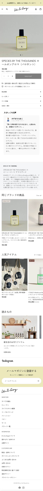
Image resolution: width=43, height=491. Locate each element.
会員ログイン (6, 467)
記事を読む (7, 352)
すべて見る (37, 255)
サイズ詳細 (5, 101)
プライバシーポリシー (9, 477)
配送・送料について (8, 452)
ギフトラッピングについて (10, 456)
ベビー (4, 419)
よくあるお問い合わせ (9, 460)
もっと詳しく (5, 96)
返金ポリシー (6, 474)
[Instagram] (23, 487)
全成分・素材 (5, 106)
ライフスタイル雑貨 (8, 408)
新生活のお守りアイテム (14, 342)
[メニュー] (2, 9)
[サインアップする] (38, 381)
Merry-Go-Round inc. (23, 483)
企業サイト (5, 443)
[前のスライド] (2, 3)
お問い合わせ (6, 463)
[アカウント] (36, 9)
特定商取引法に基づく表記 (10, 470)
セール (4, 423)
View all (38, 195)
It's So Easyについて (8, 436)
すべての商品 (6, 401)
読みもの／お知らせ (8, 439)
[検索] (7, 9)
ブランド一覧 (6, 426)
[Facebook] (19, 487)
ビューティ (5, 405)
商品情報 (4, 92)
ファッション (6, 416)
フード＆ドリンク (7, 412)
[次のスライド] (40, 3)
